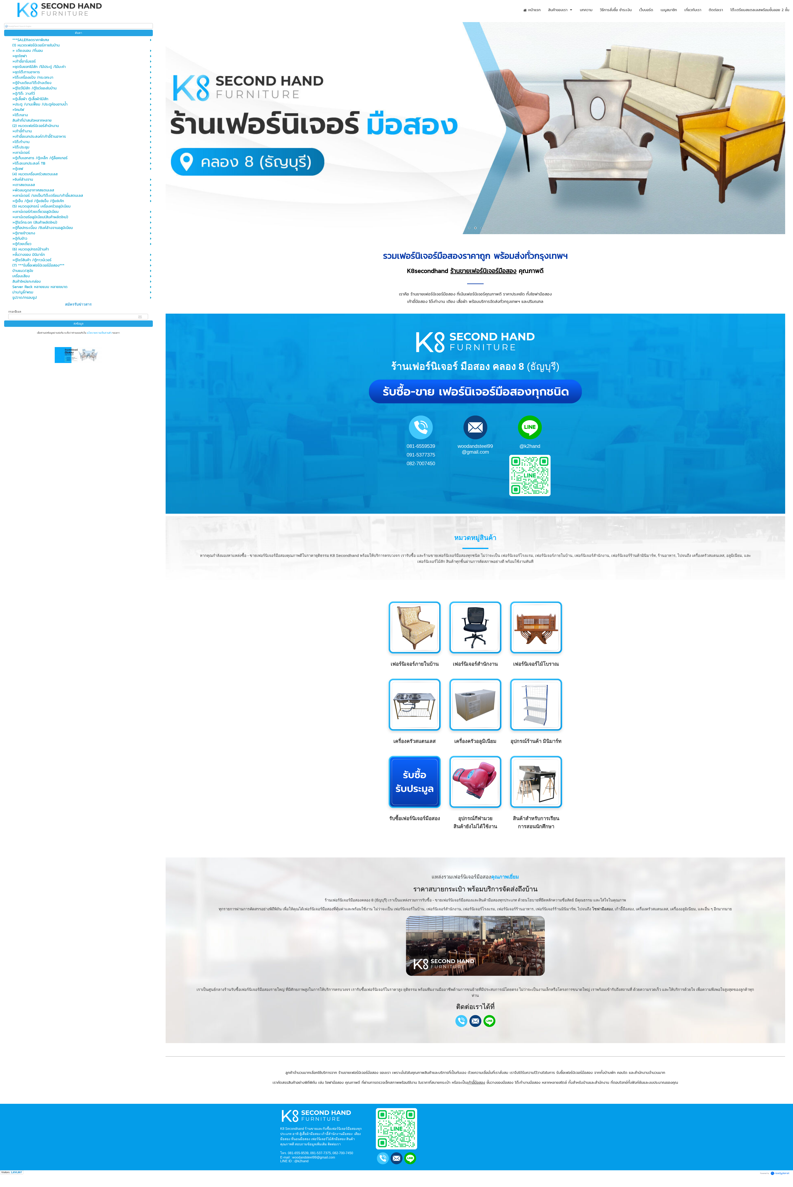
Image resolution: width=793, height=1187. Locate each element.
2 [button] (475, 228)
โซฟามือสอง (602, 909)
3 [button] (482, 228)
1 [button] (469, 228)
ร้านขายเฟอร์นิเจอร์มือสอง (483, 270)
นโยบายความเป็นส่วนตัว (99, 333)
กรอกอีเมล (14, 311)
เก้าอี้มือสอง (476, 1082)
